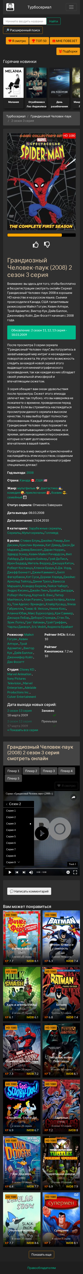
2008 (30, 472)
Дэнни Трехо (42, 581)
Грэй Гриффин (56, 622)
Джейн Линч (39, 590)
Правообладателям (41, 1268)
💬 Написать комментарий (29, 891)
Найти (53, 21)
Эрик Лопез (15, 622)
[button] (22, 730)
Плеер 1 (13, 771)
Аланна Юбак (17, 613)
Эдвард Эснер (17, 554)
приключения (36, 492)
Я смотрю (68, 785)
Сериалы (14, 532)
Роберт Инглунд (19, 595)
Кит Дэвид (53, 545)
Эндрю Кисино (18, 590)
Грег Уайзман (35, 622)
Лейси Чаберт (57, 586)
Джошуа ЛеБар (18, 617)
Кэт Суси (32, 577)
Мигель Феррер (39, 563)
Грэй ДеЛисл (57, 558)
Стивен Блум (29, 540)
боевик (56, 492)
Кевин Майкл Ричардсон (46, 554)
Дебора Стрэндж (43, 617)
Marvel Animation (19, 674)
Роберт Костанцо (20, 568)
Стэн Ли (63, 617)
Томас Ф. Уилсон (36, 608)
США (39, 480)
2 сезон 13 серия (19, 710)
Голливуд (51, 532)
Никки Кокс (57, 608)
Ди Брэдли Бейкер (33, 558)
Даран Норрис (54, 549)
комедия (13, 492)
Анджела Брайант (60, 626)
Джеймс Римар (52, 540)
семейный (14, 497)
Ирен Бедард (16, 563)
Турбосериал (39, 7)
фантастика (49, 488)
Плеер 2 (31, 771)
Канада (25, 480)
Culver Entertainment (21, 696)
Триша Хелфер (54, 599)
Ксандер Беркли (34, 586)
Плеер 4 (67, 771)
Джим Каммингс (44, 572)
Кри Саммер (64, 613)
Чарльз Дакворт (18, 626)
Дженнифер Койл (20, 657)
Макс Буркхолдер (41, 613)
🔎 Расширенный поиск (23, 30)
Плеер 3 (49, 771)
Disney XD (27, 669)
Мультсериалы (32, 532)
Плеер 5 (13, 778)
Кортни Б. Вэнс (42, 595)
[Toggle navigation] (71, 7)
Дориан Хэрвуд (51, 577)
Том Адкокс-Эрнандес (28, 604)
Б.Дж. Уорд (63, 568)
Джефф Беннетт (19, 572)
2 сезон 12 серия (19, 721)
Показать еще (41, 1254)
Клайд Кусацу (56, 604)
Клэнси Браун (44, 568)
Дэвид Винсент (32, 549)
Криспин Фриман (31, 545)
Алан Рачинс (33, 599)
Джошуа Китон (63, 563)
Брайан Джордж (61, 590)
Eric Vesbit (39, 626)
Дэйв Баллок (23, 652)
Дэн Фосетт (15, 662)
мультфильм (26, 488)
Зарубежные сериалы (45, 528)
